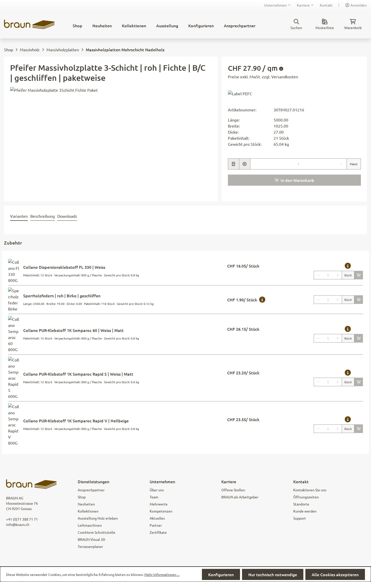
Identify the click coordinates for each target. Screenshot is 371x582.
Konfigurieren (221, 574)
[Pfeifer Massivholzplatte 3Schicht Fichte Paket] (108, 141)
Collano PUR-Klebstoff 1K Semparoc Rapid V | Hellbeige (76, 420)
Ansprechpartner (91, 490)
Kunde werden (304, 511)
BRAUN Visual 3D (91, 539)
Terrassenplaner (90, 546)
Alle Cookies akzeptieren (335, 574)
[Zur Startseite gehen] (29, 24)
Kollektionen (88, 511)
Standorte (301, 504)
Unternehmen (275, 5)
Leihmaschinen (90, 525)
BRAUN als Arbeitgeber (239, 497)
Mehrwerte (159, 504)
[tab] (19, 216)
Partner (156, 525)
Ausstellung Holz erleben (98, 518)
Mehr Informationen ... (161, 574)
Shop (82, 497)
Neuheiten (86, 504)
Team (154, 497)
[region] (108, 141)
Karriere (303, 5)
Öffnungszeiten (306, 497)
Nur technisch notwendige (272, 574)
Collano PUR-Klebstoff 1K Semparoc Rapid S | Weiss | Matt (78, 373)
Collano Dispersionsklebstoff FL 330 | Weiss (64, 267)
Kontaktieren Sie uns (309, 490)
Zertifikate (158, 532)
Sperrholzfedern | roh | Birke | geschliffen (61, 295)
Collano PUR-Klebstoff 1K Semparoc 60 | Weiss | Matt (73, 330)
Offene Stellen (233, 490)
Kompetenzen (161, 511)
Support (299, 518)
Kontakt (326, 5)
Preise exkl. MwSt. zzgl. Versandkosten (263, 76)
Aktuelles (157, 518)
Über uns (157, 490)
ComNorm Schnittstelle (96, 532)
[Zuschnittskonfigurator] (244, 163)
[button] (240, 93)
